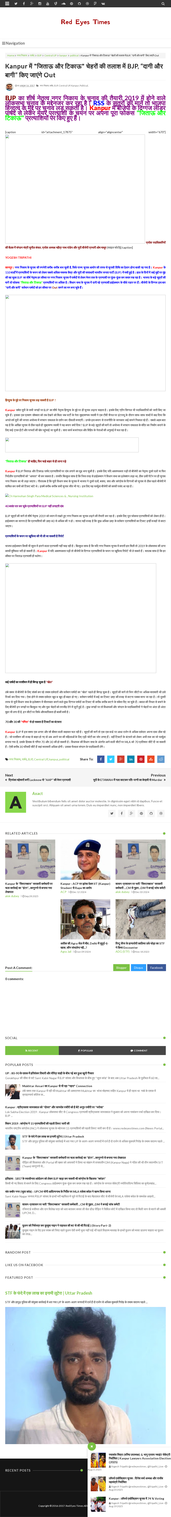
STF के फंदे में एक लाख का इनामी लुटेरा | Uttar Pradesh (53, 1136)
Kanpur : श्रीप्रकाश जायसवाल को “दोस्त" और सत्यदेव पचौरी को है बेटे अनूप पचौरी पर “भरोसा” (54, 1107)
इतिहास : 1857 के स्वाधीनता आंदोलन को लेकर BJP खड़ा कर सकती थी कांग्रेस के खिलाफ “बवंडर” (55, 1178)
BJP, (56, 85)
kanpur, (75, 85)
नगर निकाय (22, 55)
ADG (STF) (123, 951)
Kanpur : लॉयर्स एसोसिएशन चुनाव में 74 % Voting (136, 1498)
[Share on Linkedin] (131, 759)
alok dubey (12, 896)
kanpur (63, 55)
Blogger (121, 967)
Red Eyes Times (85, 22)
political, (84, 85)
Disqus (138, 967)
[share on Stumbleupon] (151, 759)
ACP (63, 892)
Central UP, (65, 85)
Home (10, 55)
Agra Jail (65, 951)
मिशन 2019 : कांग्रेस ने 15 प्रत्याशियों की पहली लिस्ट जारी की (37, 1123)
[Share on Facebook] (100, 759)
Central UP (50, 55)
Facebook (156, 967)
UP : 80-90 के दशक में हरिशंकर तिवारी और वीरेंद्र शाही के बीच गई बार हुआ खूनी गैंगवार (49, 1073)
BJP (39, 55)
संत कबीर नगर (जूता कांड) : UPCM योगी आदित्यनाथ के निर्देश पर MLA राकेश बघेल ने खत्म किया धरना (58, 1191)
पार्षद (32, 55)
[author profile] (9, 90)
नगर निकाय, (44, 85)
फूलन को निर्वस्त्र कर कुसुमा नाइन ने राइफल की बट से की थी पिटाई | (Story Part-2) (66, 1225)
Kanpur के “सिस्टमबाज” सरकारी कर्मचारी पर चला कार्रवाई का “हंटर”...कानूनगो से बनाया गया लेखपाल (29, 888)
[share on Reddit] (161, 759)
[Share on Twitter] (110, 759)
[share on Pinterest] (141, 759)
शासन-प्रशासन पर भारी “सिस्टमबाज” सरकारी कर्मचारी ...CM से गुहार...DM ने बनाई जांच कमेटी (71, 1204)
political (74, 55)
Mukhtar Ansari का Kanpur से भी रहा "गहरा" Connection (57, 1086)
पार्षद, (52, 85)
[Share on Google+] (120, 759)
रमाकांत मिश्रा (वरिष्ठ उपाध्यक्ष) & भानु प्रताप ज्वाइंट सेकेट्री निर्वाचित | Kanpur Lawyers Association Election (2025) (140, 1458)
